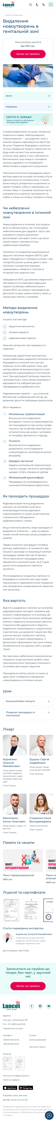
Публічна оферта (11, 1080)
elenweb (23, 1095)
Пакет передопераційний (18, 875)
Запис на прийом (28, 54)
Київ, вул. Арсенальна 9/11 (15, 1020)
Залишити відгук (37, 1047)
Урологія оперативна (14, 15)
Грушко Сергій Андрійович (39, 761)
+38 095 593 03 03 (11, 1044)
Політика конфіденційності (16, 1075)
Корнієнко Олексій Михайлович (11, 763)
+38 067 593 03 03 (11, 1040)
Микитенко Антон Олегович (14, 820)
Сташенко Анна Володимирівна (40, 820)
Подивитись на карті (13, 1028)
